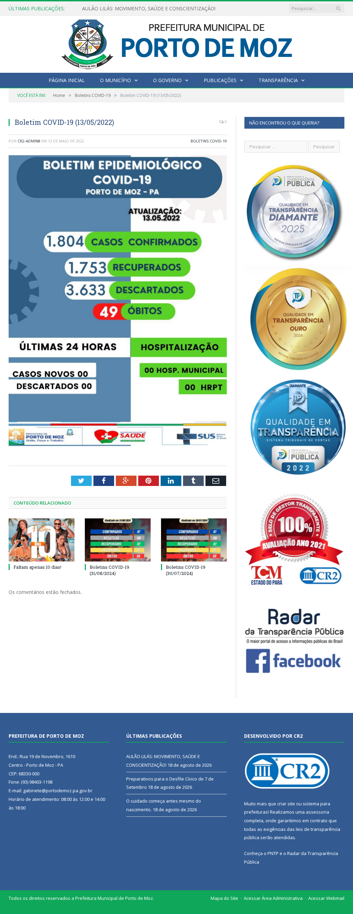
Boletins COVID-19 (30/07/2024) (185, 570)
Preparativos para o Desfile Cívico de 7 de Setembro (140, 9)
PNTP (273, 853)
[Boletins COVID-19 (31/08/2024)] (118, 540)
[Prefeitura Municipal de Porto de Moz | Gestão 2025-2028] (177, 42)
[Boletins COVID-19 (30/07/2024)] (194, 540)
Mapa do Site (224, 898)
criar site (286, 804)
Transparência (278, 80)
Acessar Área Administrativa (273, 898)
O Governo (167, 80)
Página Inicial (67, 80)
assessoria (317, 812)
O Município (115, 80)
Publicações (220, 80)
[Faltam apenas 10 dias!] (41, 540)
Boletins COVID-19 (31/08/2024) (109, 570)
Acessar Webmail (326, 898)
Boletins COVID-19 (209, 140)
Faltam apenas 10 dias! (37, 567)
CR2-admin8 (29, 140)
